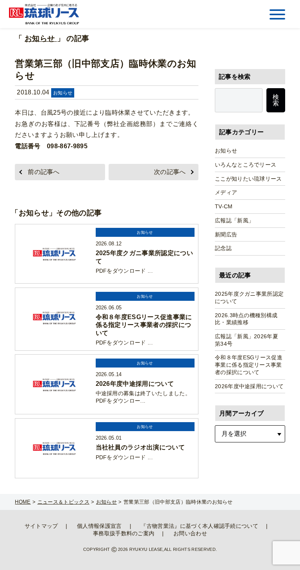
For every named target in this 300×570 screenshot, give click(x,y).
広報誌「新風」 (234, 220)
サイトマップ (41, 526)
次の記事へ (170, 172)
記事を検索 (235, 76)
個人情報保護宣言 (99, 526)
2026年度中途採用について (249, 386)
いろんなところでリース (246, 165)
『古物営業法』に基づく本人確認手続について (199, 526)
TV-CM (224, 206)
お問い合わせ (190, 533)
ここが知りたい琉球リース (248, 179)
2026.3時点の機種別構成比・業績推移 (246, 319)
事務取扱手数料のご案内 (124, 533)
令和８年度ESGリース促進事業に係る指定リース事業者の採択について (248, 364)
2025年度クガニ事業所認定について (249, 297)
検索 (276, 100)
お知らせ (41, 38)
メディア (226, 192)
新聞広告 (226, 234)
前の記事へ (44, 172)
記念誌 (223, 248)
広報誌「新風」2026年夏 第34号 (249, 340)
